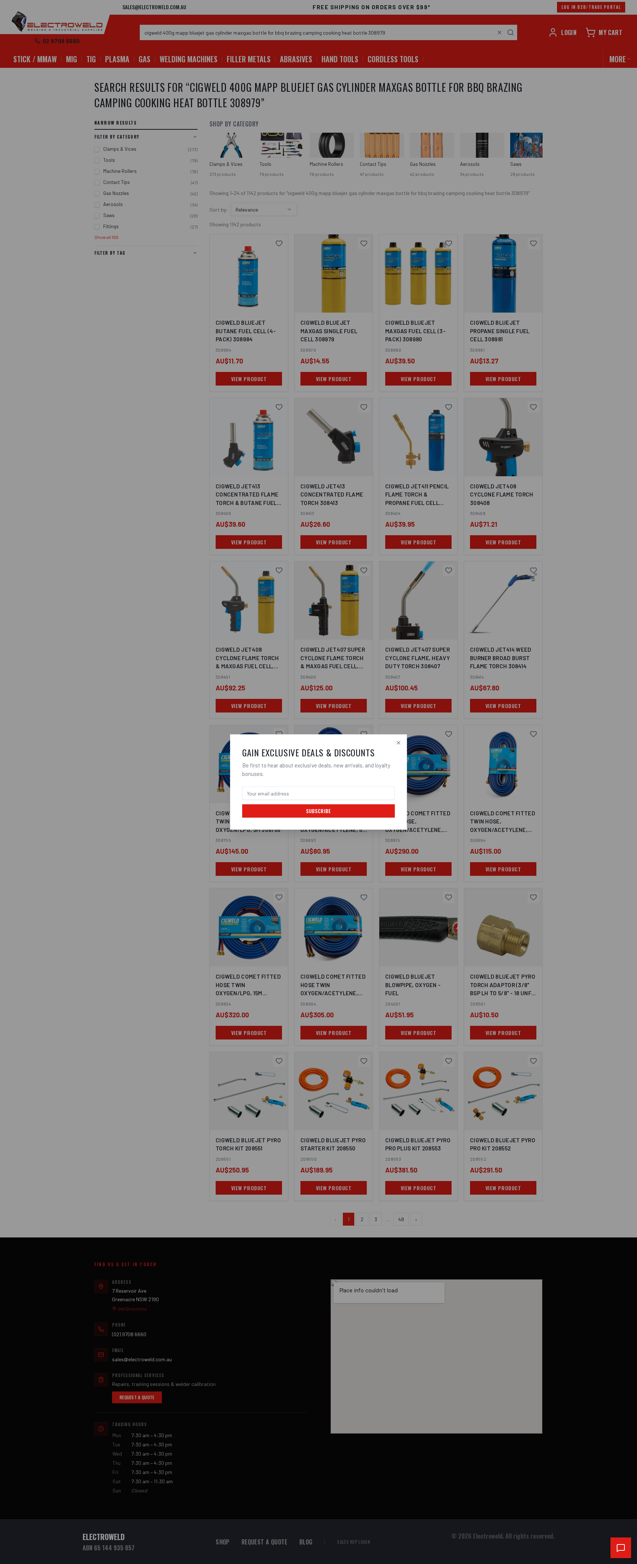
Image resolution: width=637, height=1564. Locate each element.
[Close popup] (398, 742)
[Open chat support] (620, 1547)
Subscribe (318, 811)
